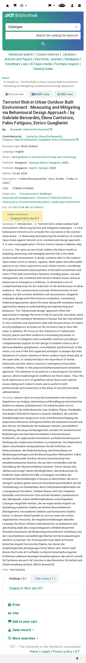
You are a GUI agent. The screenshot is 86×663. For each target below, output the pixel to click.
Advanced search (21, 54)
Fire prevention (29, 193)
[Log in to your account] (72, 6)
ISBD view (66, 94)
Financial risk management (18, 197)
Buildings (45, 193)
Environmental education (34, 201)
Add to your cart (24, 621)
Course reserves (47, 54)
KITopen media (41, 64)
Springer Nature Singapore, (45, 162)
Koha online (7, 5)
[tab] (44, 579)
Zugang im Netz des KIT (24, 218)
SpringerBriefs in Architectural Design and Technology (43, 157)
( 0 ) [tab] (17, 578)
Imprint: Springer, (39, 167)
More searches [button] (24, 638)
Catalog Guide (43, 69)
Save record (22, 630)
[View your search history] (79, 6)
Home (5, 77)
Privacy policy (62, 651)
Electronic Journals (48, 59)
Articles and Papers (18, 59)
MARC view (42, 94)
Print (16, 605)
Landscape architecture (65, 201)
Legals (45, 651)
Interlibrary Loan (16, 64)
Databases (72, 59)
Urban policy (9, 201)
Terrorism (42, 197)
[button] (15, 6)
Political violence (60, 197)
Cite (15, 613)
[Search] (43, 44)
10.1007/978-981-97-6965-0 (25, 207)
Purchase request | (67, 64)
